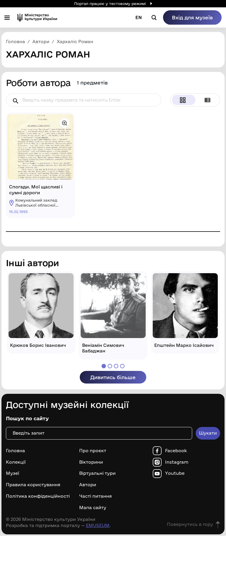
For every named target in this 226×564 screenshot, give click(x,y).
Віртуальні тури (97, 473)
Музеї (12, 473)
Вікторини (91, 462)
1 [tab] (104, 366)
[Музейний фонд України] (37, 17)
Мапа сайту (92, 507)
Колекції (16, 462)
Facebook (176, 450)
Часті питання (95, 496)
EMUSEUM (97, 525)
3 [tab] (116, 366)
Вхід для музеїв (192, 17)
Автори (87, 484)
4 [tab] (122, 366)
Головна (15, 450)
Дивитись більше (113, 377)
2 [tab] (110, 366)
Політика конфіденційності (38, 496)
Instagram (176, 462)
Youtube (175, 473)
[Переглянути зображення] (64, 123)
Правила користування (33, 484)
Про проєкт (92, 450)
